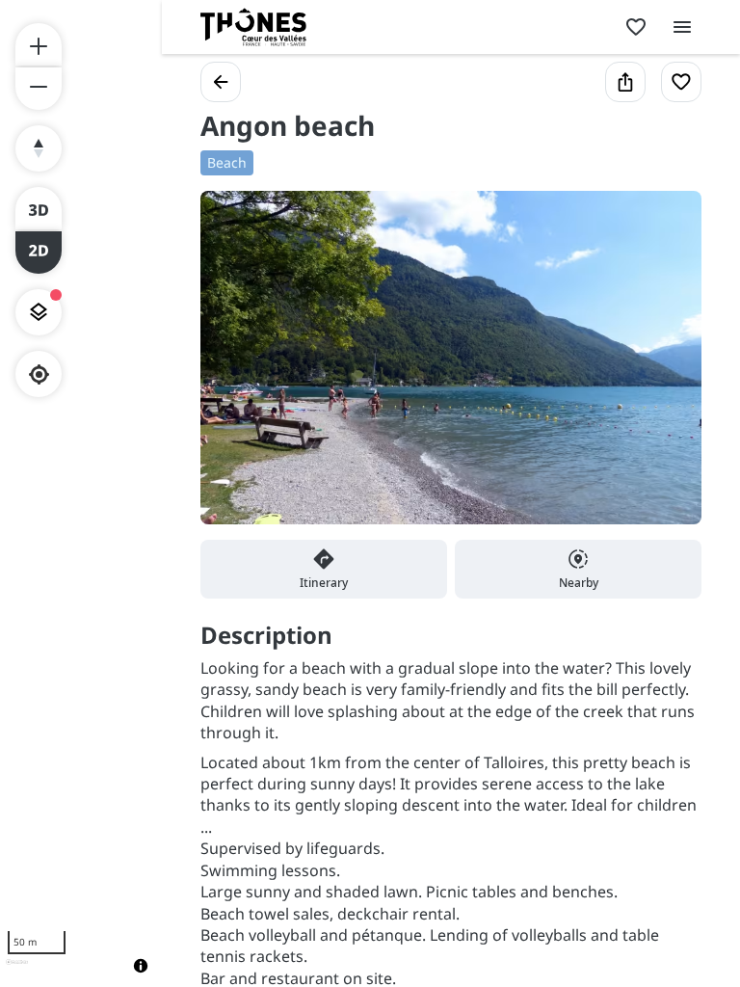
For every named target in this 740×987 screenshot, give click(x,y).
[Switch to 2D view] (38, 252)
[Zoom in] (38, 44)
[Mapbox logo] (17, 970)
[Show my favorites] (636, 27)
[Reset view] (38, 148)
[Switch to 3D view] (38, 208)
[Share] (625, 82)
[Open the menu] (682, 27)
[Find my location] (39, 374)
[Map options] (38, 312)
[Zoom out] (38, 88)
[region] (81, 493)
